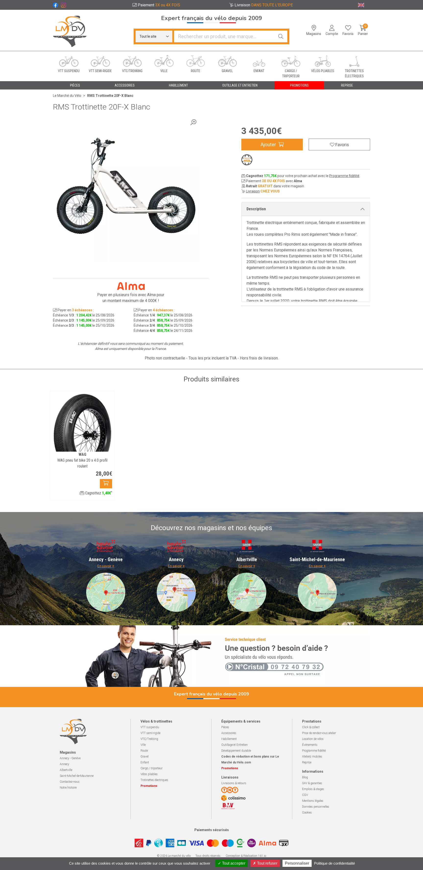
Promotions (299, 85)
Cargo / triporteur (152, 768)
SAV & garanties (312, 783)
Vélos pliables (149, 774)
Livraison (253, 191)
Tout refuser (266, 863)
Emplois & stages (313, 789)
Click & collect (311, 727)
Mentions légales (312, 801)
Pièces (225, 727)
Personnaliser (297, 863)
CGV (305, 795)
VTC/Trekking (149, 739)
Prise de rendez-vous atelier (319, 733)
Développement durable (236, 750)
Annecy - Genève (70, 758)
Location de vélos (313, 739)
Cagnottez (98, 493)
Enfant (145, 762)
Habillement (229, 739)
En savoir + (105, 566)
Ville (143, 745)
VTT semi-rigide (150, 733)
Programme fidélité (344, 176)
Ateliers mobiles (312, 756)
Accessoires (228, 733)
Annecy (64, 764)
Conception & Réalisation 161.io (246, 856)
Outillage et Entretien (234, 745)
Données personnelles (315, 806)
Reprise (306, 762)
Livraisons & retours (233, 783)
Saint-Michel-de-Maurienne (77, 776)
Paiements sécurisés (211, 830)
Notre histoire (68, 787)
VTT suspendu (150, 727)
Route (144, 750)
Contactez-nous (70, 781)
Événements (309, 745)
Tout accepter (233, 863)
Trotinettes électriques (154, 780)
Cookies (307, 812)
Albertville (66, 770)
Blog (305, 777)
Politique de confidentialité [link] (334, 863)
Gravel (145, 756)
